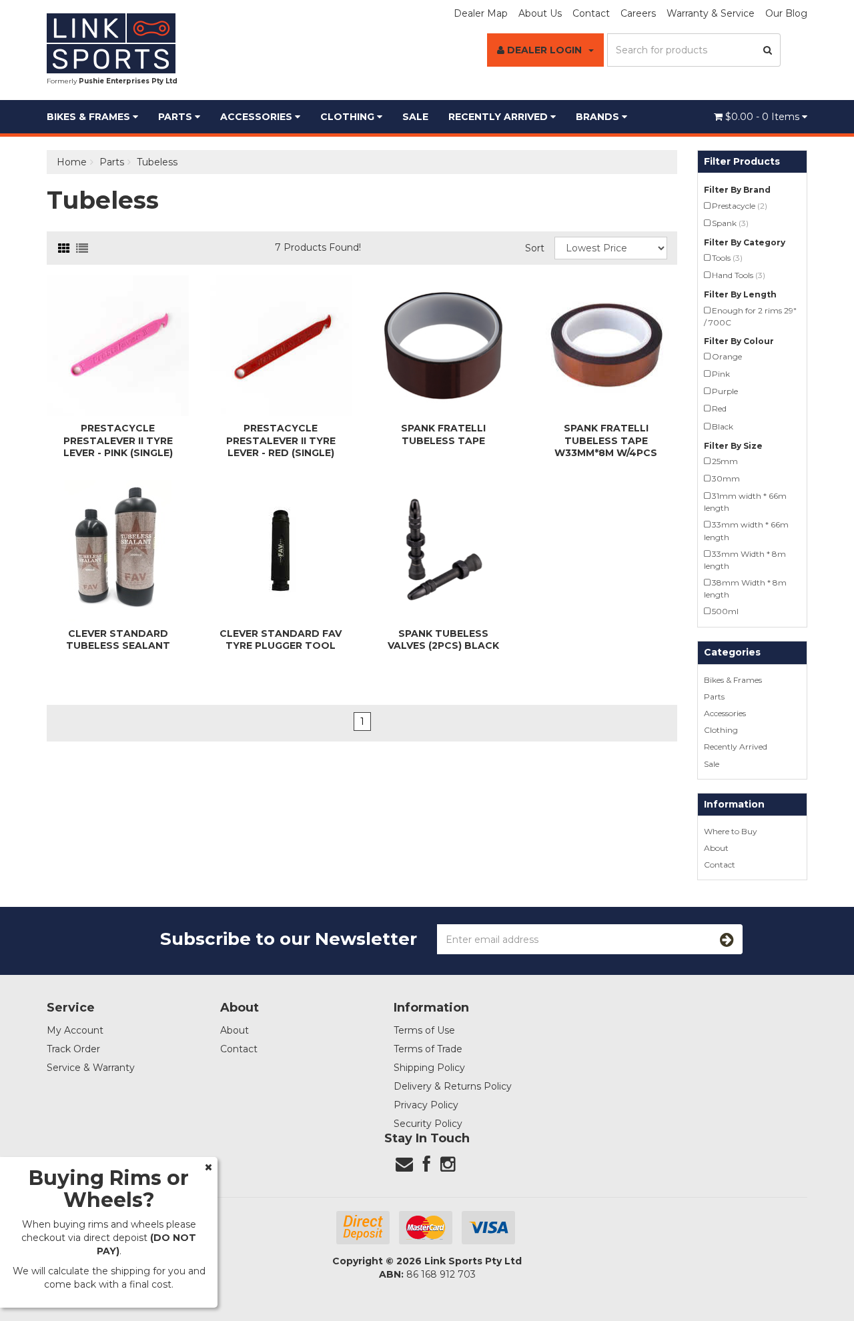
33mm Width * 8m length (745, 560)
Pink (721, 374)
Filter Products (742, 162)
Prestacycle (739, 206)
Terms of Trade (428, 1049)
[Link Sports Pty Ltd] (111, 43)
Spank (730, 223)
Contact (591, 13)
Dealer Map (481, 13)
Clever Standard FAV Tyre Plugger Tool (281, 639)
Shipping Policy (429, 1068)
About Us (540, 13)
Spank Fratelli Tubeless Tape (443, 434)
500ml (725, 611)
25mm (725, 461)
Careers (638, 13)
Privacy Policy (426, 1105)
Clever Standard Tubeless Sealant (118, 639)
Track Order (73, 1049)
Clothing (348, 117)
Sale (415, 117)
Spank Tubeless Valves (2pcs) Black (443, 639)
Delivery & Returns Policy (453, 1086)
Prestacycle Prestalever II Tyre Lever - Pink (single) (118, 440)
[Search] (768, 50)
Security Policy (428, 1124)
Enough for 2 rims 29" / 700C (750, 316)
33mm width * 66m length (746, 530)
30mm (726, 478)
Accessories (257, 117)
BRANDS (599, 117)
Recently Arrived (499, 117)
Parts (176, 117)
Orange (727, 356)
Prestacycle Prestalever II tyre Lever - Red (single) (281, 440)
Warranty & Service (711, 13)
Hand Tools (738, 275)
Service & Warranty (91, 1068)
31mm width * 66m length (745, 502)
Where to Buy (730, 831)
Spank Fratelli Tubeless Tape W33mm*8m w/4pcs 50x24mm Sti (605, 446)
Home (72, 162)
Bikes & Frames (90, 117)
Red (719, 408)
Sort (534, 248)
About (716, 848)
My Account (75, 1030)
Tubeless (157, 162)
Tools (727, 258)
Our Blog (786, 13)
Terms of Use (424, 1030)
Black (722, 426)
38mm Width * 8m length (745, 588)
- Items (763, 117)
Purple (725, 391)
